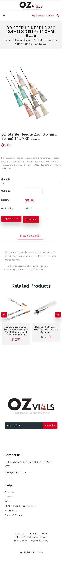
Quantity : (6, 191)
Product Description (30, 235)
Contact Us (10, 492)
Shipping (9, 497)
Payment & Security (13, 515)
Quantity (5, 179)
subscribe (50, 425)
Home (8, 40)
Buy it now (31, 219)
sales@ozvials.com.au (15, 472)
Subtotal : (6, 200)
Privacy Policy (11, 510)
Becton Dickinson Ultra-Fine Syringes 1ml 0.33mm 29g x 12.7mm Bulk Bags (16, 331)
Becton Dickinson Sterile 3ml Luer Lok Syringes (46, 329)
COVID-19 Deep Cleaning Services (20, 506)
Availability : (7, 208)
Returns (8, 501)
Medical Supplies (23, 40)
